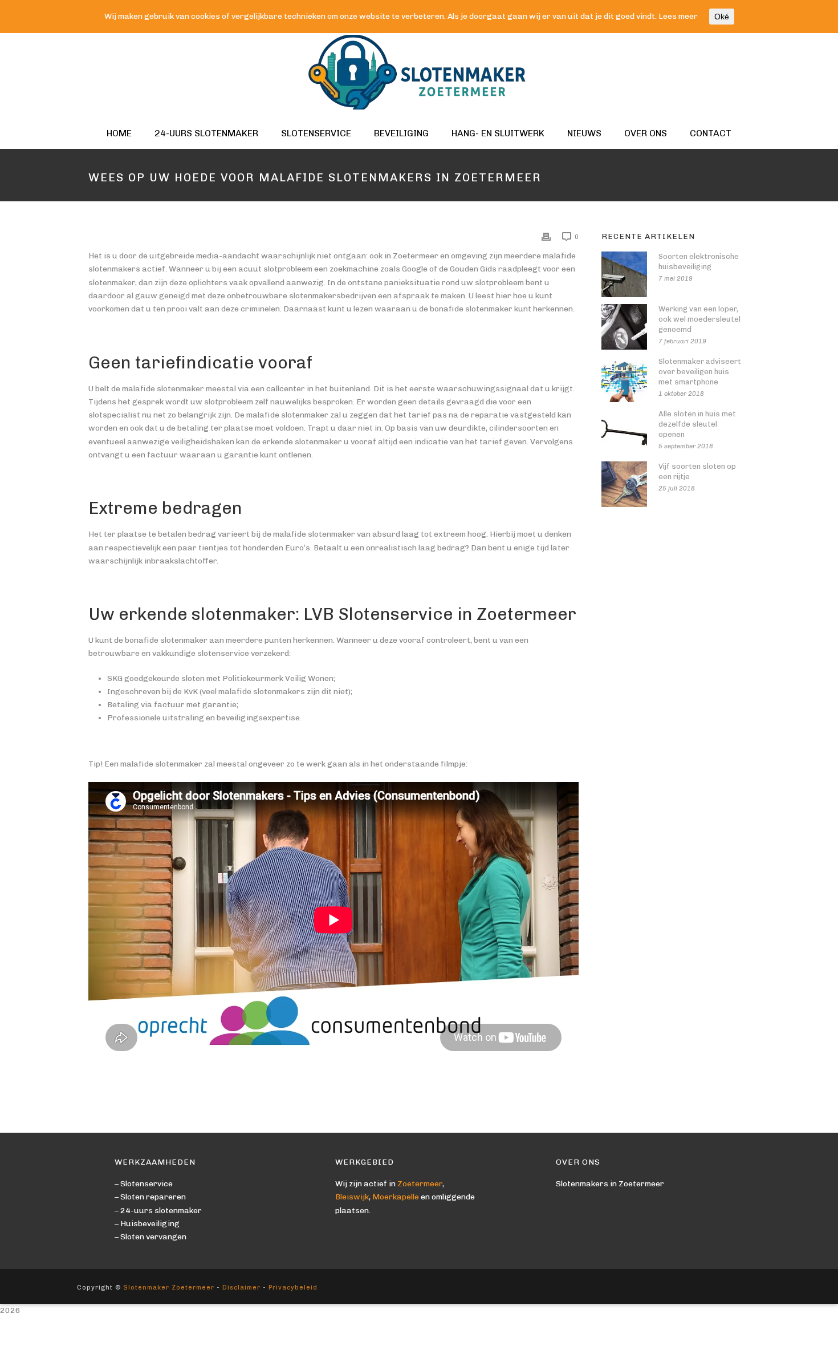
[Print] (546, 236)
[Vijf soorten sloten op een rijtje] (624, 484)
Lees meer (678, 16)
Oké (721, 16)
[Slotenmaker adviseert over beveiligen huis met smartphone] (624, 379)
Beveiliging (401, 133)
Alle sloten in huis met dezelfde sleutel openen (697, 424)
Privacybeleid (293, 1287)
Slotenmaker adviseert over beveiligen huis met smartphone (699, 371)
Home (119, 133)
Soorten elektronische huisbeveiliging (698, 261)
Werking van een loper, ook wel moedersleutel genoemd (699, 319)
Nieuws (584, 133)
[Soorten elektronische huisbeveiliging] (624, 274)
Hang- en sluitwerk (497, 133)
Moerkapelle (395, 1197)
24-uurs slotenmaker (206, 133)
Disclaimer (241, 1287)
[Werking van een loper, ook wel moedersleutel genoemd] (624, 327)
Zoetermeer (419, 1184)
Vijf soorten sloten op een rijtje (697, 471)
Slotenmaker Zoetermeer (168, 1287)
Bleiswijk (352, 1197)
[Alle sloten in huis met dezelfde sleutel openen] (624, 432)
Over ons (645, 133)
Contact (710, 133)
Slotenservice (316, 133)
